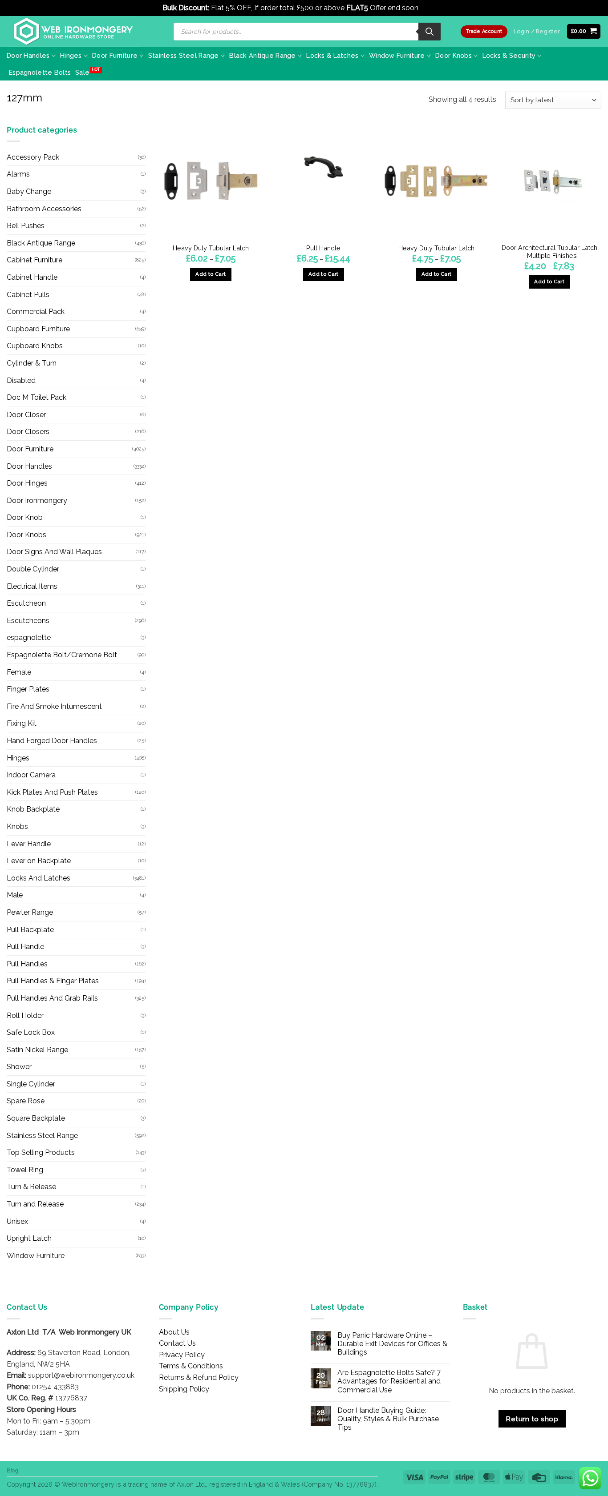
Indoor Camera (31, 775)
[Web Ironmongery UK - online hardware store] (73, 31)
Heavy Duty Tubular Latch (211, 248)
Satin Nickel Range (37, 1050)
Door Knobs (453, 55)
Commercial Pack (36, 311)
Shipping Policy (184, 1389)
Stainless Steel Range (183, 55)
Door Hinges (27, 483)
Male (15, 895)
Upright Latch (29, 1238)
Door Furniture (115, 55)
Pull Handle (25, 946)
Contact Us (177, 1343)
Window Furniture (397, 55)
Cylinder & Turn (32, 363)
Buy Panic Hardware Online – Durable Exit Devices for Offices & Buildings (392, 1343)
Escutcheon (26, 603)
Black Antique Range (262, 55)
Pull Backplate (30, 929)
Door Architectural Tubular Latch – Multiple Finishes (549, 252)
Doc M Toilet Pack (36, 397)
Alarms (18, 174)
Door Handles (28, 55)
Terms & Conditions (191, 1366)
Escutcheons (28, 620)
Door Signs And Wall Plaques (54, 551)
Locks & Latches (332, 55)
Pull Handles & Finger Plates (53, 981)
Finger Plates (28, 689)
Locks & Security (509, 55)
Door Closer (26, 414)
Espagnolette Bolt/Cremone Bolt (62, 655)
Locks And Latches (38, 878)
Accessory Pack (33, 157)
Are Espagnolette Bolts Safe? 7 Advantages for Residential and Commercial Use (389, 1381)
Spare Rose (26, 1101)
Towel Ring (25, 1170)
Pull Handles (27, 964)
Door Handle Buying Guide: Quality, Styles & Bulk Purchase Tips (388, 1419)
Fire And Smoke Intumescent (54, 706)
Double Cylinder (33, 569)
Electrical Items (32, 586)
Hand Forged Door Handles (52, 740)
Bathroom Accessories (44, 209)
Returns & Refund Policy (199, 1377)
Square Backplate (36, 1118)
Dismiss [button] (433, 8)
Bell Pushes (26, 225)
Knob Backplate (33, 809)
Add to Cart (210, 274)
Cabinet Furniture (34, 260)
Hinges (71, 55)
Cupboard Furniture (38, 329)
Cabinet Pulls (28, 294)
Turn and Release (35, 1204)
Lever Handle (29, 844)
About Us (174, 1332)
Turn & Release (31, 1186)
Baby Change (29, 191)
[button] (584, 31)
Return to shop (532, 1419)
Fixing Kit (21, 723)
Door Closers (28, 431)
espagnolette (29, 637)
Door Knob (25, 517)
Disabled (21, 380)
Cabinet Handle (32, 277)
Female (19, 672)
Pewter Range (30, 912)
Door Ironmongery (37, 500)
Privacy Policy (182, 1355)
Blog (12, 1470)
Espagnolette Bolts (40, 72)
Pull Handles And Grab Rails (52, 998)
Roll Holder (25, 1015)
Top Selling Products (41, 1152)
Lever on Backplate (39, 861)
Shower (19, 1066)
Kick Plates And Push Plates (52, 792)
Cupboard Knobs (35, 346)
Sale (82, 72)
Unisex (17, 1221)
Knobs (17, 826)
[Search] (429, 31)
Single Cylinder (31, 1084)
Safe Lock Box (31, 1032)
